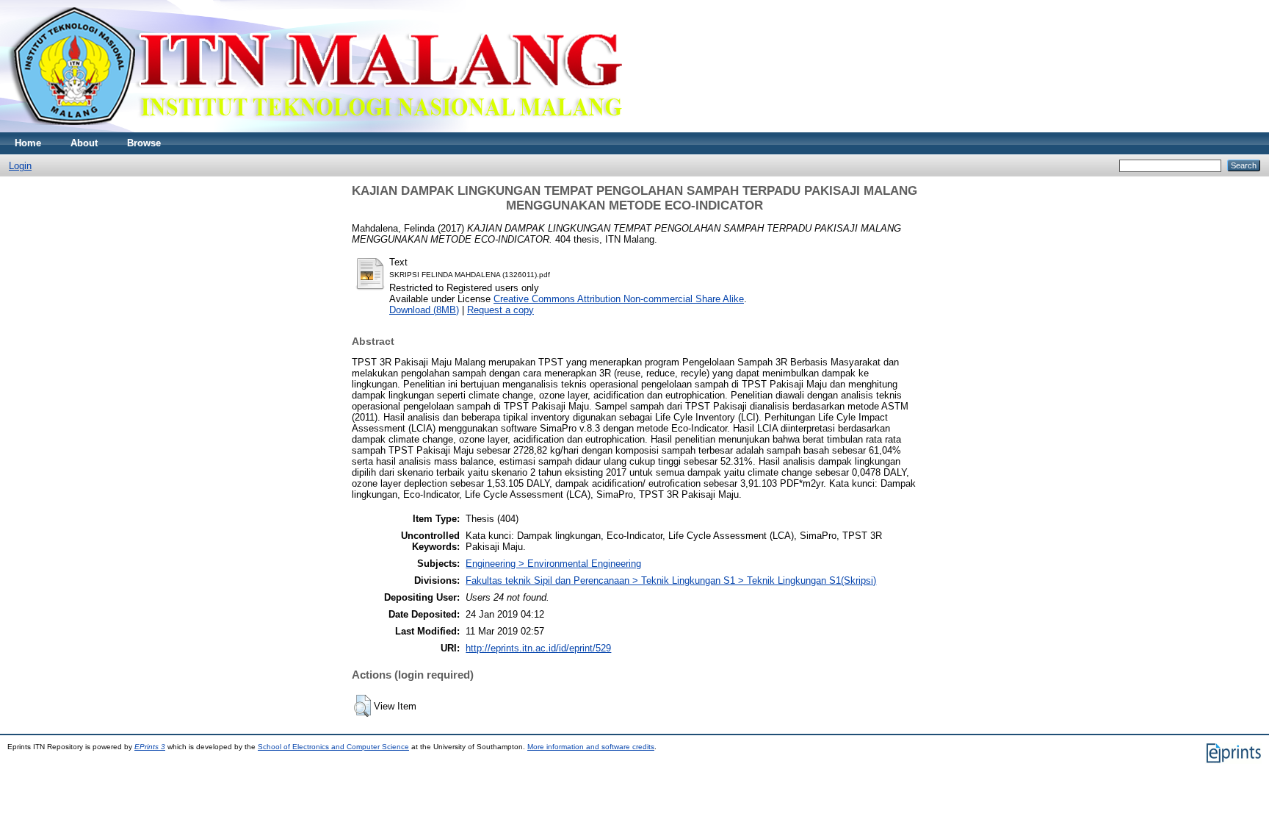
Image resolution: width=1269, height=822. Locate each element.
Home (28, 143)
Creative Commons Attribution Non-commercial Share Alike (619, 298)
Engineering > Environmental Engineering (553, 563)
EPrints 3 (149, 747)
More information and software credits (590, 747)
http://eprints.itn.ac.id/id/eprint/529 (538, 648)
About (84, 143)
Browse (144, 143)
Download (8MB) (424, 309)
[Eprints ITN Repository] (314, 129)
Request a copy (500, 309)
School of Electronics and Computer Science (333, 747)
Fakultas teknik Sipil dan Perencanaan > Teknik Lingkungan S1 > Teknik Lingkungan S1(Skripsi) (671, 580)
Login (20, 165)
